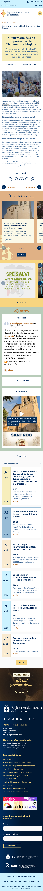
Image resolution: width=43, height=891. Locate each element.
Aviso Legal (11, 876)
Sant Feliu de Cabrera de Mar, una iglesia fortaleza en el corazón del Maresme (16, 225)
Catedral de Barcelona (13, 769)
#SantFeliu (9, 336)
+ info (15, 502)
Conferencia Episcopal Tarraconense (19, 766)
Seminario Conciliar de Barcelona (17, 772)
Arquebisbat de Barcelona (21, 323)
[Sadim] (17, 280)
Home (4, 22)
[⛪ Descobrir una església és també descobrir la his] (21, 414)
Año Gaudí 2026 (10, 779)
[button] (39, 248)
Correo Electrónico (11, 834)
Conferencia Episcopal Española (17, 762)
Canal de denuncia (31, 882)
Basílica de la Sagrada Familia (15, 775)
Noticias (12, 22)
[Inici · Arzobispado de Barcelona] (15, 13)
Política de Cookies (12, 882)
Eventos (21, 662)
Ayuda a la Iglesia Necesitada (15, 792)
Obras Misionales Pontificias (15, 788)
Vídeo (10, 370)
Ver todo (21, 255)
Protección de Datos (27, 876)
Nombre (6, 824)
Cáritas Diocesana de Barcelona (17, 782)
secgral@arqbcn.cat (12, 734)
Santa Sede (8, 759)
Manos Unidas (9, 785)
